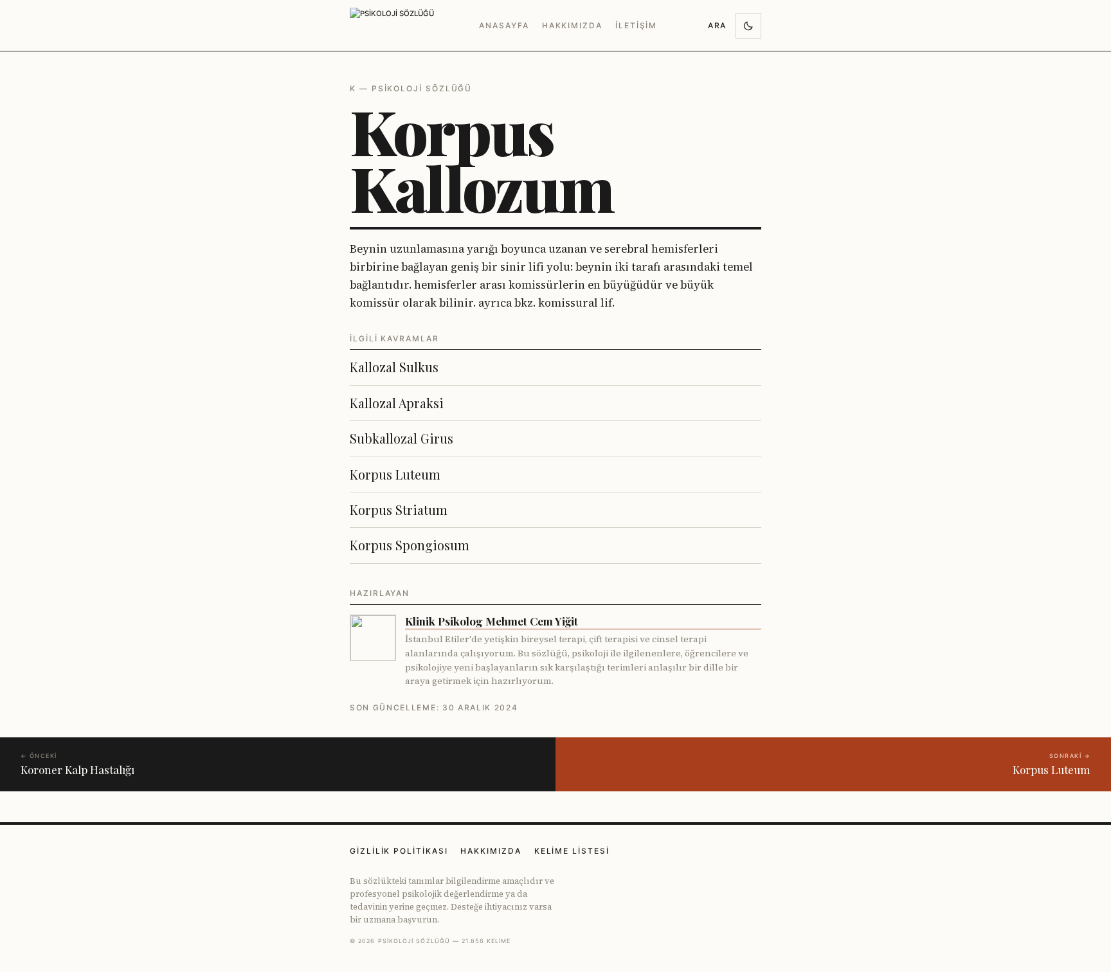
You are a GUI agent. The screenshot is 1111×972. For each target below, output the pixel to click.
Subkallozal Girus (401, 438)
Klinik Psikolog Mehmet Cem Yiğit (491, 621)
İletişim (636, 25)
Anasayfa (503, 25)
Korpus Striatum (398, 509)
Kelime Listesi (572, 851)
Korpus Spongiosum (409, 545)
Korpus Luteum (395, 474)
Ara (717, 25)
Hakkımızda (572, 25)
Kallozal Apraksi (397, 403)
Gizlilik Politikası (398, 851)
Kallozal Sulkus (394, 367)
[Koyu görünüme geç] (748, 26)
